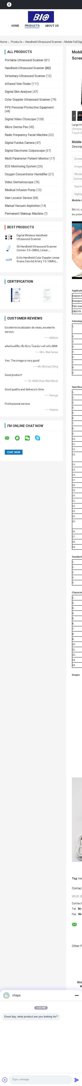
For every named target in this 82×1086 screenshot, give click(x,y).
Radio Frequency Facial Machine (26, 135)
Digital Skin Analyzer (18, 92)
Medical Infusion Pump (20, 190)
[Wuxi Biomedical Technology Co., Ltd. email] (9, 438)
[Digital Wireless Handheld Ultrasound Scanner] (8, 237)
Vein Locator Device (18, 198)
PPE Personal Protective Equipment (29, 107)
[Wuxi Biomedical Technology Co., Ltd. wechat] (30, 438)
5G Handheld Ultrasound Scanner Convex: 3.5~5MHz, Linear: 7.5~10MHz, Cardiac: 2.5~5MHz (37, 250)
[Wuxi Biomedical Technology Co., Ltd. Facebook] (9, 4)
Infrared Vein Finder (18, 84)
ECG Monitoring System (21, 166)
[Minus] (76, 995)
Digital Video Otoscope (20, 119)
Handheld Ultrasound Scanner (43, 41)
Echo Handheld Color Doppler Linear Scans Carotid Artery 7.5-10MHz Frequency (38, 261)
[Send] (77, 1080)
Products (32, 25)
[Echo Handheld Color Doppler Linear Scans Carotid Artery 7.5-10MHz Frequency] (8, 259)
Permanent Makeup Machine (24, 213)
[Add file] (5, 1080)
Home (15, 25)
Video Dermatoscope (19, 182)
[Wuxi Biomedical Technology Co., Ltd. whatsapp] (19, 438)
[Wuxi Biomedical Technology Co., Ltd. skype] (40, 438)
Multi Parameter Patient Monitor (27, 158)
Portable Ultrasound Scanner (24, 60)
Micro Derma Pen (16, 127)
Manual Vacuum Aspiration (22, 206)
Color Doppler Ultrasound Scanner (27, 99)
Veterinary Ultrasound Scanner (25, 76)
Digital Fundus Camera (20, 143)
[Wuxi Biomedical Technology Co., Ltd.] (41, 17)
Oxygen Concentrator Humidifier (26, 174)
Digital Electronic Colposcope (25, 150)
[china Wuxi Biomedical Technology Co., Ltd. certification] (15, 295)
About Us (52, 25)
